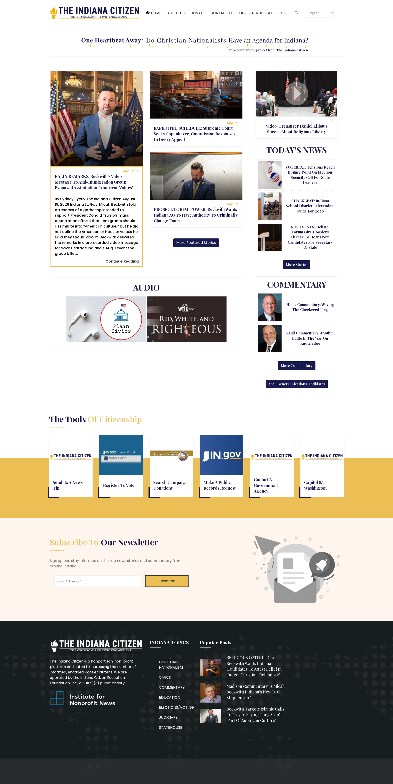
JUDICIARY (168, 717)
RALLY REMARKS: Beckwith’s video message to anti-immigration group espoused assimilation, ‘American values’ (94, 182)
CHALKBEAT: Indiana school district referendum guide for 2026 (310, 205)
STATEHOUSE (170, 727)
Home (156, 13)
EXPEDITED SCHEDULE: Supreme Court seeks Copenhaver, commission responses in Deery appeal (194, 133)
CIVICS (165, 677)
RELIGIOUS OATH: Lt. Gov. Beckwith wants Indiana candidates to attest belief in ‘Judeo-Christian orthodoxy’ (254, 666)
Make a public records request (220, 485)
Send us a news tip (68, 485)
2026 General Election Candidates (297, 384)
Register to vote (118, 485)
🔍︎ (296, 12)
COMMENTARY (172, 687)
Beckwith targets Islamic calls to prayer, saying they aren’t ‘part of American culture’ (255, 714)
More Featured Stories (196, 242)
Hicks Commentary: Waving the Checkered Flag (310, 307)
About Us (176, 12)
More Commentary (296, 365)
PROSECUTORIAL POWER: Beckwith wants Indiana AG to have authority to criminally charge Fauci (196, 215)
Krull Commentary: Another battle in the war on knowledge (310, 338)
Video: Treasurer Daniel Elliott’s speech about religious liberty (296, 128)
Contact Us (222, 12)
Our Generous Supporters (264, 12)
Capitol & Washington (315, 485)
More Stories (296, 264)
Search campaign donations (170, 485)
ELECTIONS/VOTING (176, 707)
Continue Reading (122, 261)
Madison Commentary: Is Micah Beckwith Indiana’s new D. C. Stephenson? (256, 691)
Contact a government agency (266, 485)
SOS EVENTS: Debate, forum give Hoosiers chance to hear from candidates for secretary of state (310, 237)
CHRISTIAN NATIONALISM (171, 664)
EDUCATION (169, 697)
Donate (197, 12)
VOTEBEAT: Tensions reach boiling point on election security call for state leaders (310, 175)
